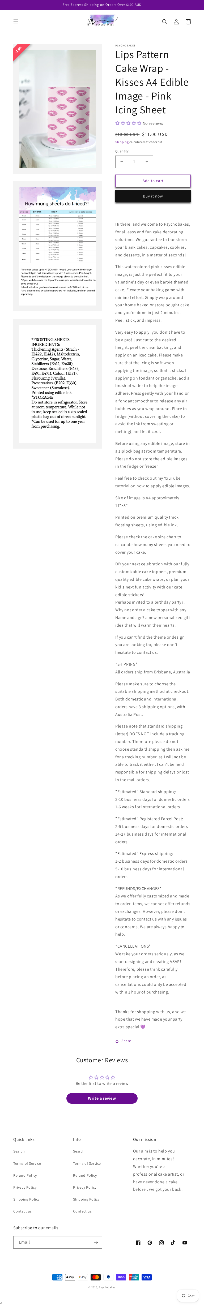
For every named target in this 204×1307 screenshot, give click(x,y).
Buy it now (153, 196)
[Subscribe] (96, 1242)
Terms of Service (27, 1163)
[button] (16, 22)
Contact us (22, 1211)
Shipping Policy (26, 1199)
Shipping (122, 142)
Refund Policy (25, 1175)
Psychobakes (107, 1287)
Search (19, 1151)
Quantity (122, 151)
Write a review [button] (102, 1098)
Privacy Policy (24, 1187)
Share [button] (126, 1040)
